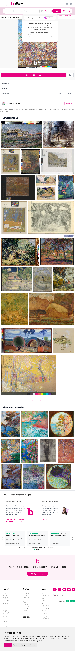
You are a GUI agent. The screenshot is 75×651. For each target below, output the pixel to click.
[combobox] (37, 11)
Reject (15, 645)
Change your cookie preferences (46, 616)
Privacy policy (44, 599)
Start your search (37, 574)
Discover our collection (10, 521)
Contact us (69, 103)
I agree (8, 645)
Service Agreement (45, 605)
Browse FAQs (21, 521)
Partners (6, 600)
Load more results (37, 400)
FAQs (4, 624)
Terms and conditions (45, 594)
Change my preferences (27, 645)
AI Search (47, 11)
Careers (5, 616)
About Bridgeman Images (6, 595)
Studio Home (5, 620)
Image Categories (6, 612)
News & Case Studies (5, 606)
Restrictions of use (46, 610)
